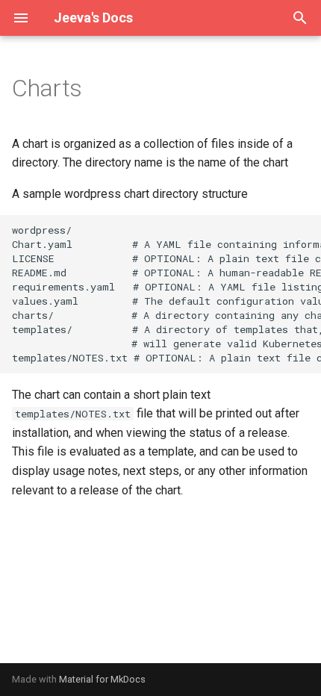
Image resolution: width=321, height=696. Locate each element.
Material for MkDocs (102, 679)
